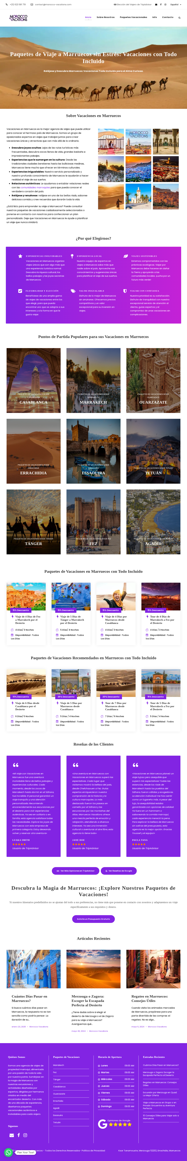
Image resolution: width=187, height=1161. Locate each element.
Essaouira (58, 1115)
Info (154, 17)
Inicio (88, 17)
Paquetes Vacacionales (133, 17)
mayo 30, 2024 (79, 1031)
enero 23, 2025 (19, 1026)
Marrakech (58, 1065)
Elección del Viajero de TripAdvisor (134, 4)
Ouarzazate (59, 1093)
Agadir (56, 1108)
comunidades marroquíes (35, 187)
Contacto (167, 17)
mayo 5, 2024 (137, 1026)
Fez (55, 1072)
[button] (8, 1152)
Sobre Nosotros (106, 17)
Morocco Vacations (39, 1026)
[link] (156, 4)
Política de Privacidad (93, 1150)
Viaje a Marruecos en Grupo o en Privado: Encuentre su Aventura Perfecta (159, 1105)
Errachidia (58, 1101)
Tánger (56, 1079)
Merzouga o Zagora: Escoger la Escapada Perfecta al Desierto (88, 1000)
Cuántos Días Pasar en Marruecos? (161, 1065)
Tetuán (57, 1122)
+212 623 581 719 (18, 4)
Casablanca (59, 1086)
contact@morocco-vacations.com (53, 4)
